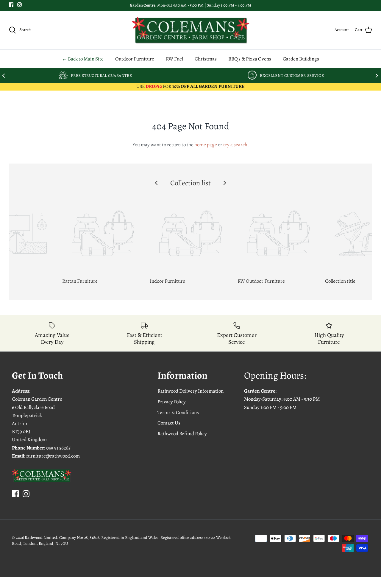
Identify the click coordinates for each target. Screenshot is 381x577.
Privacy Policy (171, 401)
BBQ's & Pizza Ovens (249, 58)
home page (205, 144)
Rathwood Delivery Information (190, 391)
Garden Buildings (301, 58)
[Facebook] (11, 4)
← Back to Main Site (83, 58)
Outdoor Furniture (134, 58)
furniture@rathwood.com (53, 455)
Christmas (206, 58)
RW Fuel (174, 58)
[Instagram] (19, 4)
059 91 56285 (58, 447)
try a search (235, 144)
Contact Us (168, 422)
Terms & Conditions (178, 412)
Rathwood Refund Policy (182, 433)
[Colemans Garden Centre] (190, 30)
